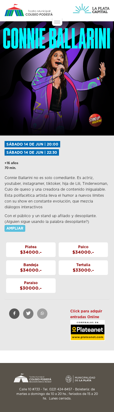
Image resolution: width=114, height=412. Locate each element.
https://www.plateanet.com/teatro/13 (87, 335)
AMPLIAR (14, 228)
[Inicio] (28, 10)
